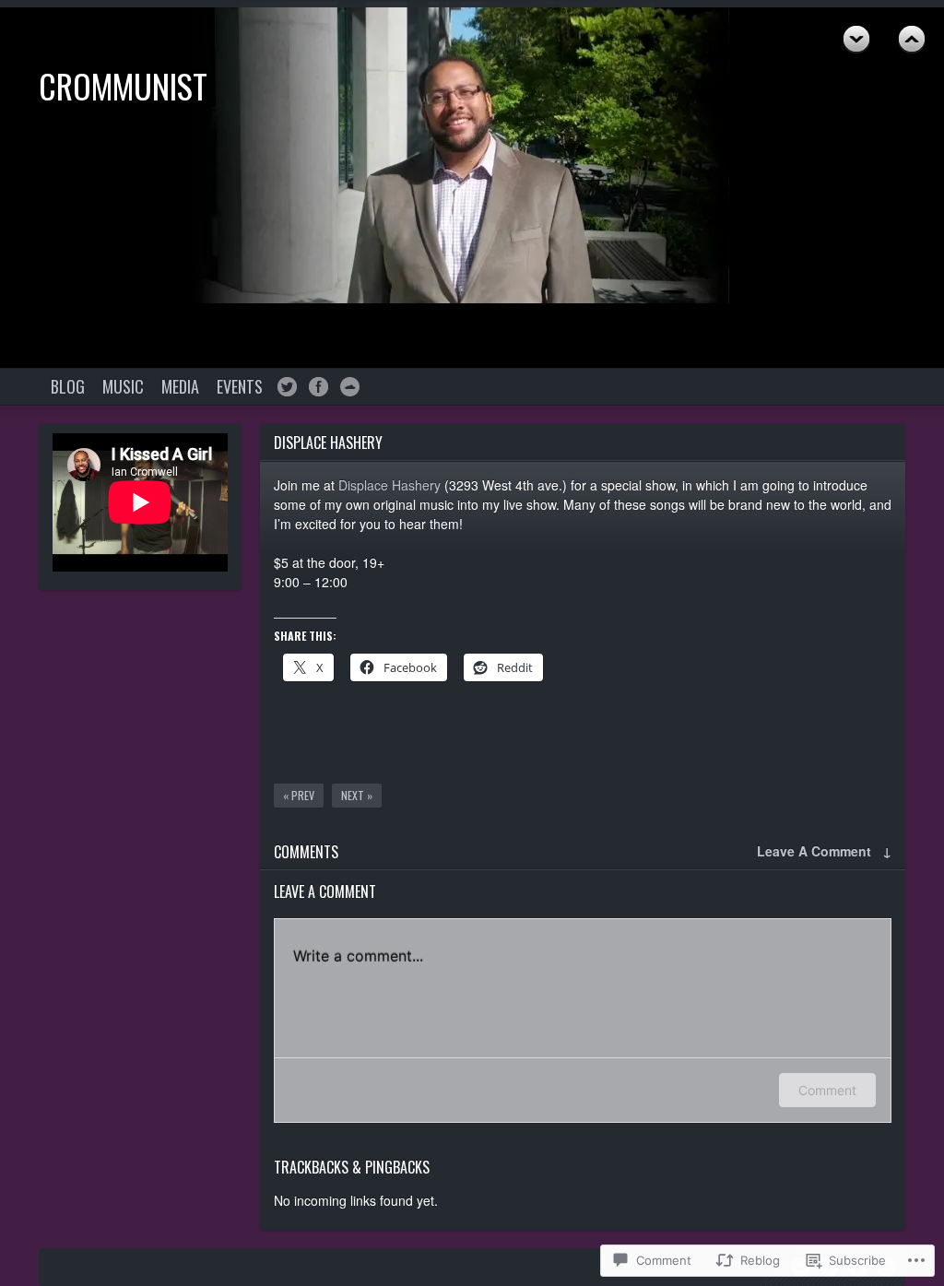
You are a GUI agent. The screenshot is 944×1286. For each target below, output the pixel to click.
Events (240, 386)
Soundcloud (350, 386)
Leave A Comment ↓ (824, 850)
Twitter (287, 386)
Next (912, 40)
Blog (68, 386)
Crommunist (123, 85)
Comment (827, 1090)
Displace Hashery (389, 485)
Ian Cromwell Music (318, 386)
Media (180, 386)
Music (123, 386)
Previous (856, 40)
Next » (356, 795)
